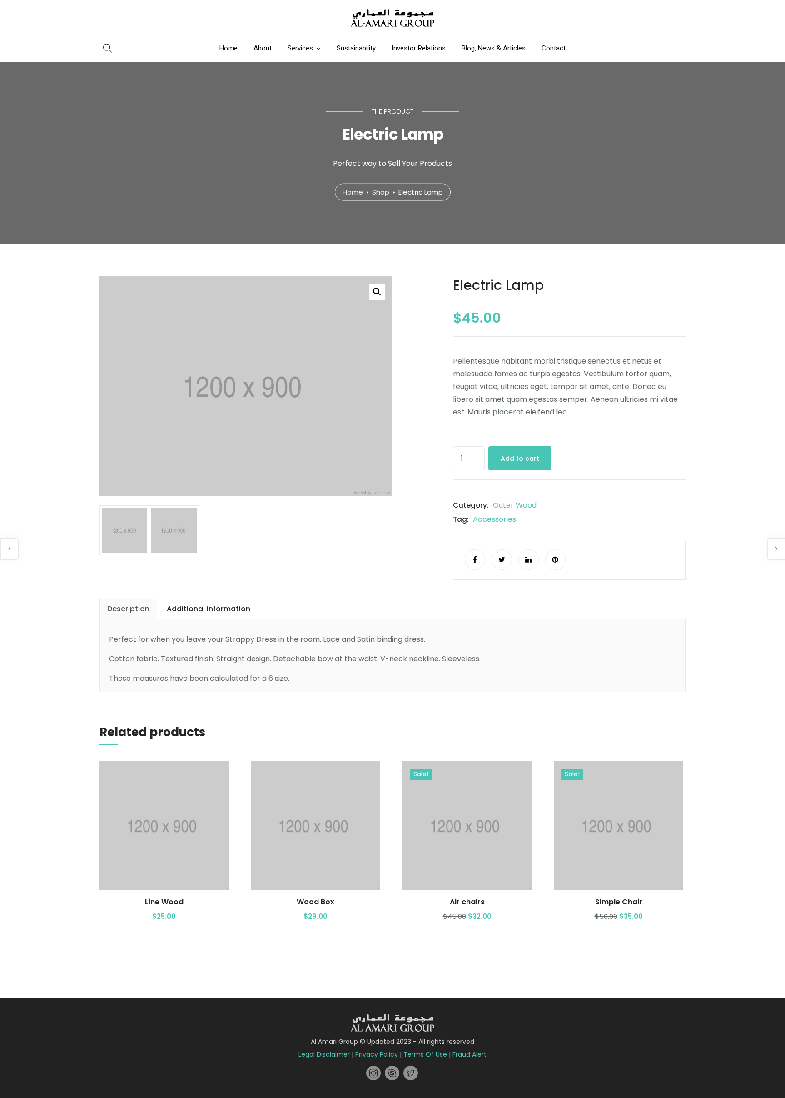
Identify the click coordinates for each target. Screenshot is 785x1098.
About (262, 48)
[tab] (128, 609)
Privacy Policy (376, 1054)
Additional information (208, 609)
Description (128, 609)
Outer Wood (515, 505)
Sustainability (356, 48)
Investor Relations (419, 48)
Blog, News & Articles (494, 48)
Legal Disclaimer (324, 1054)
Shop (380, 191)
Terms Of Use (425, 1054)
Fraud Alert (469, 1054)
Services (300, 48)
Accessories (494, 519)
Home (228, 48)
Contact (554, 48)
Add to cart (520, 458)
